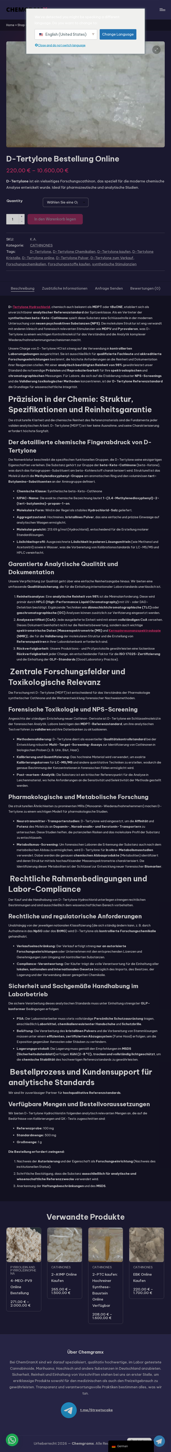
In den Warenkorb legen (55, 219)
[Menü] (162, 9)
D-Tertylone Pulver (72, 258)
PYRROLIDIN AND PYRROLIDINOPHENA (23, 1270)
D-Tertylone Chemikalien (74, 251)
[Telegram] (159, 1441)
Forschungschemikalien (26, 264)
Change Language (118, 34)
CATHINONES (41, 245)
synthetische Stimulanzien (114, 264)
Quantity (14, 201)
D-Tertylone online (38, 258)
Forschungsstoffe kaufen (69, 264)
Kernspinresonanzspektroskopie (135, 630)
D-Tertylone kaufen (114, 251)
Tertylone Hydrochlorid (31, 307)
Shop (21, 25)
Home (10, 25)
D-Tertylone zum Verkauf (112, 258)
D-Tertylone (40, 251)
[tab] (22, 288)
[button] (156, 50)
